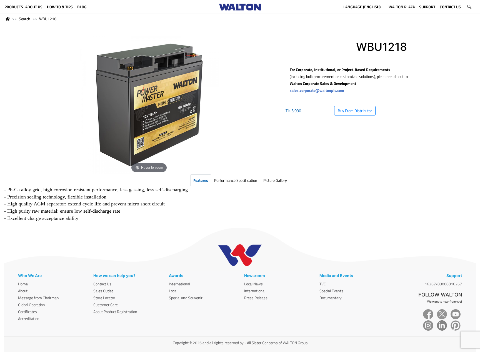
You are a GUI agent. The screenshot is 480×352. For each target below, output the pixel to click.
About (23, 291)
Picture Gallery (275, 180)
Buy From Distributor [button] (355, 111)
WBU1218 (47, 19)
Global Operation (31, 305)
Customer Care (105, 305)
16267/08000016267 (443, 284)
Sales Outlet (103, 291)
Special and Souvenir (185, 298)
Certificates (27, 312)
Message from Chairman (38, 298)
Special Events (331, 291)
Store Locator (104, 298)
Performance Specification (235, 180)
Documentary (330, 298)
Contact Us (102, 284)
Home (23, 284)
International (179, 284)
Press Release (256, 298)
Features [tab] (200, 180)
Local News (253, 284)
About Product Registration (115, 312)
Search (24, 19)
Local (173, 291)
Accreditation (28, 318)
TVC (322, 284)
